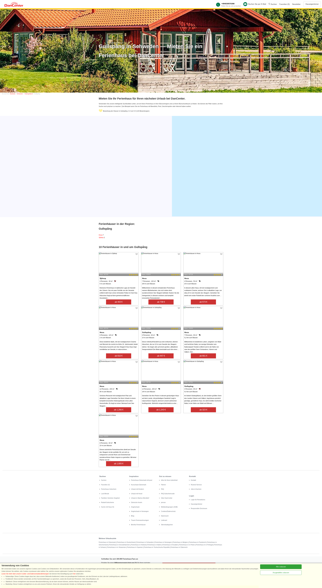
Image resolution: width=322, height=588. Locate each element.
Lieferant (164, 520)
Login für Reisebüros (198, 500)
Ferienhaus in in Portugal (204, 545)
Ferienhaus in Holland (138, 545)
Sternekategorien (167, 525)
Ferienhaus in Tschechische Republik (157, 547)
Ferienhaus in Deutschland (126, 542)
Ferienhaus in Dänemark (107, 542)
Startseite (12, 93)
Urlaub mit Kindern (137, 489)
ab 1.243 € (161, 410)
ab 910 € (119, 356)
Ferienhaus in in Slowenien (116, 547)
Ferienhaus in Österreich (179, 547)
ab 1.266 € (118, 410)
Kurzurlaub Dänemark (138, 485)
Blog (132, 516)
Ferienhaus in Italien (154, 545)
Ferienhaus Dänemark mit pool (141, 480)
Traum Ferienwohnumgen (140, 520)
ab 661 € (203, 356)
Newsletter (296, 4)
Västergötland (29, 93)
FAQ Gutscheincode (168, 494)
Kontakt (193, 480)
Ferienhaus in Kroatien (170, 545)
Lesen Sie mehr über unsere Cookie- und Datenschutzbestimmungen (25, 574)
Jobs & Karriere (196, 489)
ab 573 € (203, 302)
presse (163, 502)
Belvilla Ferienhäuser (138, 525)
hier (74, 574)
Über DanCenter (166, 498)
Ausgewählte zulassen (281, 573)
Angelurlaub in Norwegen (140, 511)
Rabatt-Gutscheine (107, 502)
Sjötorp (102, 237)
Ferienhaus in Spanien (135, 547)
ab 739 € (161, 302)
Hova (101, 235)
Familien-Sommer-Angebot (110, 498)
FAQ (162, 489)
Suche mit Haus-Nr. (107, 507)
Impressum (165, 516)
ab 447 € (161, 356)
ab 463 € (119, 302)
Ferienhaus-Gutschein (108, 489)
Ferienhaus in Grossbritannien (119, 545)
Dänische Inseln (136, 502)
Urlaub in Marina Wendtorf (140, 498)
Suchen (273, 4)
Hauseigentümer (312, 4)
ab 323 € (203, 410)
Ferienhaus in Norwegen (163, 542)
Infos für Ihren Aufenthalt (169, 480)
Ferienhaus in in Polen (187, 545)
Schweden (20, 93)
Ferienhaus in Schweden (145, 542)
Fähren (163, 485)
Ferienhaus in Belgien (180, 542)
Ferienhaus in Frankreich (197, 542)
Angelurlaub (135, 507)
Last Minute (105, 494)
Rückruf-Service (196, 485)
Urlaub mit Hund (136, 494)
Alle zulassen (281, 567)
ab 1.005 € (118, 464)
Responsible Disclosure (199, 508)
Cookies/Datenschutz (168, 511)
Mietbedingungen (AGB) (169, 507)
